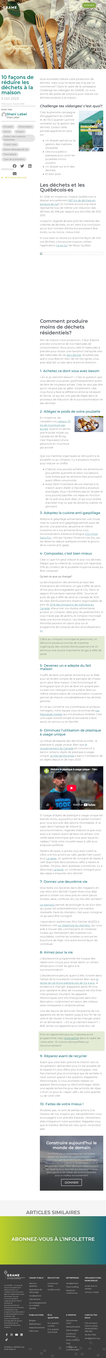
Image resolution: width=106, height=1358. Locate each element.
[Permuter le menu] (99, 5)
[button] (15, 166)
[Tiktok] (6, 1339)
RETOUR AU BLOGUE (14, 177)
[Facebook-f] (6, 1334)
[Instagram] (11, 1334)
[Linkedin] (21, 1334)
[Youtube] (16, 1334)
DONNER (71, 1182)
